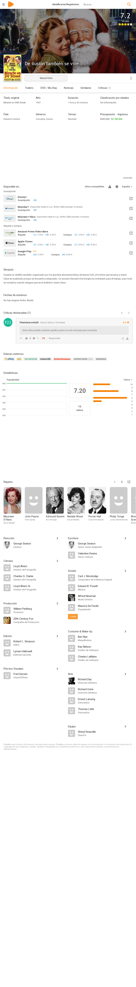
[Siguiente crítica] (128, 312)
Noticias (68, 88)
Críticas (104, 88)
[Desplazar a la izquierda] (114, 481)
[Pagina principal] (11, 6)
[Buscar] (129, 4)
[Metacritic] (46, 361)
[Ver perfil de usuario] (8, 322)
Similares (86, 88)
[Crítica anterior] (121, 312)
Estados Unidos (12, 119)
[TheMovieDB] (31, 361)
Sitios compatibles (94, 186)
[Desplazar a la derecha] (121, 481)
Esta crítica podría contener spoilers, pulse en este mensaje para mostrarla (59, 330)
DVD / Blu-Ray (49, 88)
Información (11, 88)
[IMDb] (19, 361)
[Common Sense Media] (84, 361)
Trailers (29, 88)
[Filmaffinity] (10, 361)
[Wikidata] (101, 361)
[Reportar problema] (109, 186)
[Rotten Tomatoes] (63, 361)
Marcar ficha (46, 78)
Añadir (30, 300)
